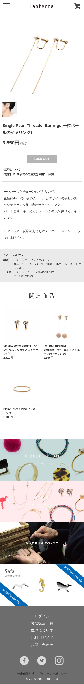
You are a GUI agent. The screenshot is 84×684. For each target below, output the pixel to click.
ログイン (42, 616)
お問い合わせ (42, 645)
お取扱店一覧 (42, 623)
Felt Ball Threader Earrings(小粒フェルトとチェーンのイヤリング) (62, 349)
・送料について (11, 169)
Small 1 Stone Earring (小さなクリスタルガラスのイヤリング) (20, 349)
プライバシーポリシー (52, 673)
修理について (42, 630)
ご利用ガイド (42, 637)
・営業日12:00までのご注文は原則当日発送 (28, 174)
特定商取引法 (26, 673)
